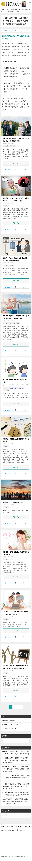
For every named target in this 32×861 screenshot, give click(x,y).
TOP (15, 826)
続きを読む (16, 163)
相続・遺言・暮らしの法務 (10, 724)
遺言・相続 (12, 146)
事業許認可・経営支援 (9, 728)
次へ (18, 707)
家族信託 (5, 146)
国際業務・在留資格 (9, 720)
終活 (11, 323)
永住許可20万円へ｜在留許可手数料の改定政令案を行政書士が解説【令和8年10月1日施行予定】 (16, 801)
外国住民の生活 (13, 388)
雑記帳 (11, 265)
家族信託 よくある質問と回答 (13, 502)
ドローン (5, 388)
